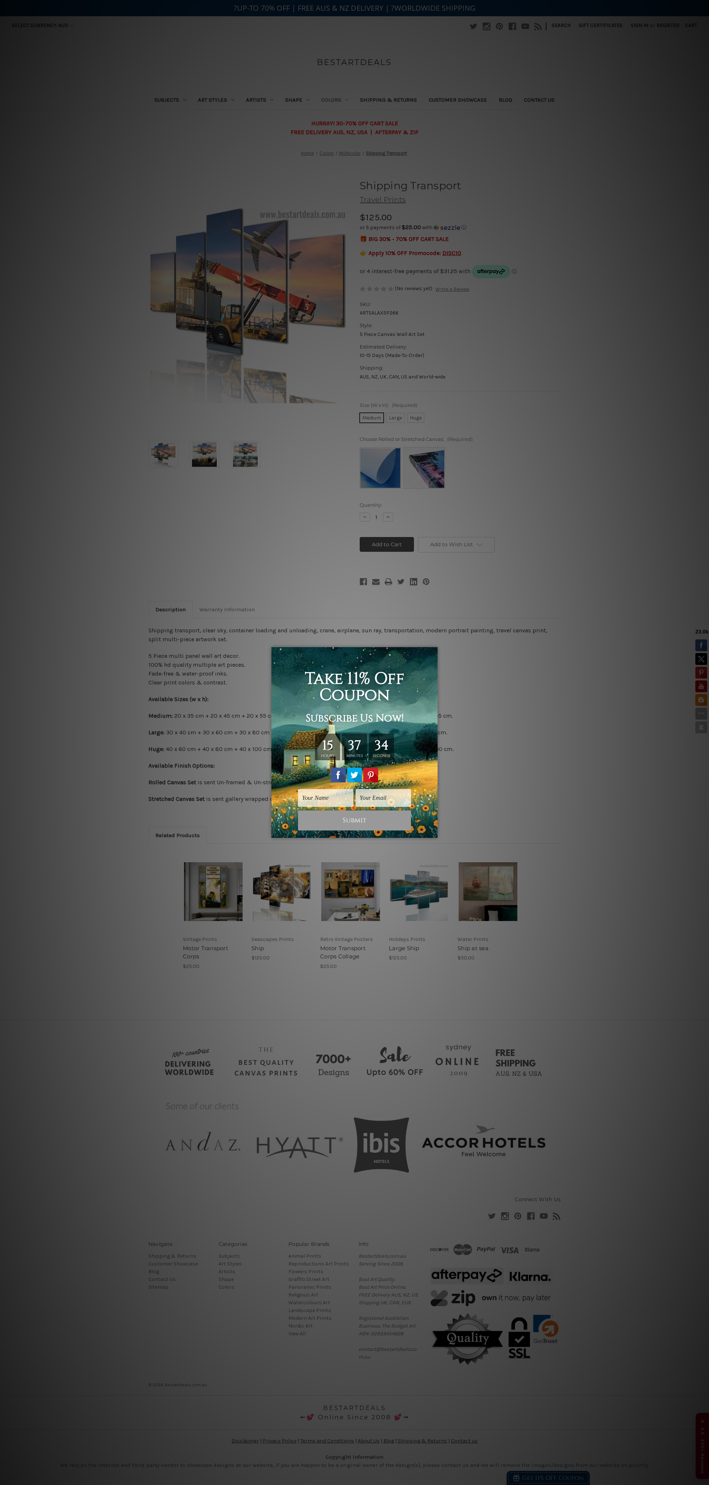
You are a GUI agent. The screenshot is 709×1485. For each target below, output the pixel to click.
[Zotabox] (433, 831)
